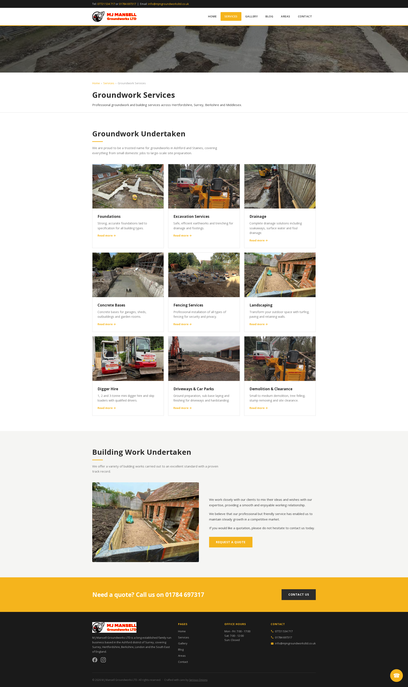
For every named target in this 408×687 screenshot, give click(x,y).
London (140, 647)
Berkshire (127, 647)
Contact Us (298, 594)
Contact (305, 16)
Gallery (251, 16)
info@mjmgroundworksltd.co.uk (168, 4)
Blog (269, 16)
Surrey (96, 647)
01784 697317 (127, 4)
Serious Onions (198, 680)
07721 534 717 (106, 4)
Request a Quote (231, 542)
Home (212, 16)
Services (231, 16)
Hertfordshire (111, 647)
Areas (285, 16)
